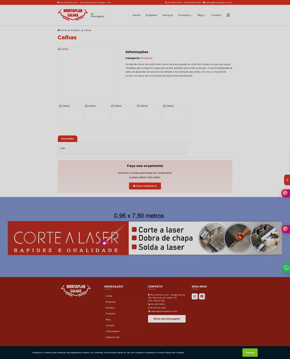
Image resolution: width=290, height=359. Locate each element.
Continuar (250, 352)
